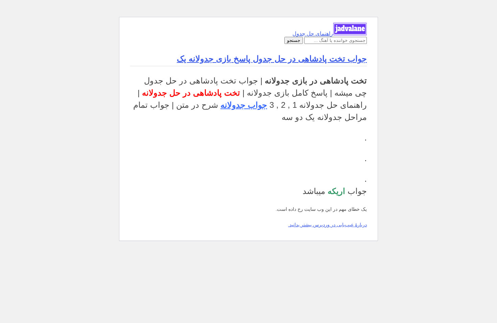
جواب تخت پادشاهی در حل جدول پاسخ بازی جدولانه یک (272, 58)
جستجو (293, 40)
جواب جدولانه (243, 104)
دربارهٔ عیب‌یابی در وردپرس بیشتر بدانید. (327, 224)
